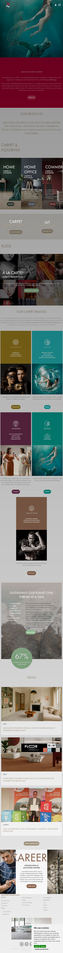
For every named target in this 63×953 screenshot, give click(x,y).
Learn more (30, 632)
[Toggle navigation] (59, 4)
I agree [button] (37, 946)
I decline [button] (42, 946)
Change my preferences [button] (41, 949)
